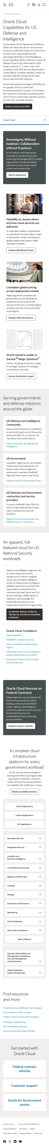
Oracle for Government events (24, 1102)
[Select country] (33, 4)
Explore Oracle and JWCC (17, 106)
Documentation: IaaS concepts (17, 1012)
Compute (11, 885)
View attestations (14, 635)
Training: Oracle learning (14, 1022)
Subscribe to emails (10, 1133)
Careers (32, 1129)
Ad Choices (23, 1129)
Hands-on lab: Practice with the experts (21, 1016)
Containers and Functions (18, 903)
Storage (10, 894)
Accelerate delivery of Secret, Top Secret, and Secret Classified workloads (24, 614)
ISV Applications (24, 824)
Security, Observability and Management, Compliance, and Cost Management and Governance (19, 957)
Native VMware (24, 939)
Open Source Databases (17, 930)
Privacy (21, 1124)
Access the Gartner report (21, 376)
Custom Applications (24, 815)
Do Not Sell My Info (32, 1124)
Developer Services (15, 838)
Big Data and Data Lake (17, 876)
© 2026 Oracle (8, 1124)
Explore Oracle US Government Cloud (23, 480)
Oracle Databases (14, 921)
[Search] (28, 4)
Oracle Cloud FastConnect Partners (19, 1031)
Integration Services (15, 847)
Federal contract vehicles (24, 1069)
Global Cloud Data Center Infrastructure (16, 971)
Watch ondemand (17, 175)
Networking (12, 912)
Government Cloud (12, 14)
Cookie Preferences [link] (9, 1129)
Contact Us (38, 1133)
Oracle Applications (24, 806)
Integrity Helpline (25, 1133)
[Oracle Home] (11, 5)
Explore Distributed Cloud (21, 250)
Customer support (24, 1086)
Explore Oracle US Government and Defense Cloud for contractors (22, 520)
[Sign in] (39, 4)
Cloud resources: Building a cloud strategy (22, 1007)
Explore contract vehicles (20, 726)
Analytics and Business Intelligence (16, 857)
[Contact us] (44, 4)
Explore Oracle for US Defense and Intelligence (22, 445)
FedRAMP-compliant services (20, 639)
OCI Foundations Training (15, 1026)
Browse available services (24, 791)
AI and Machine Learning (18, 868)
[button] (4, 4)
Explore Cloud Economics (21, 317)
